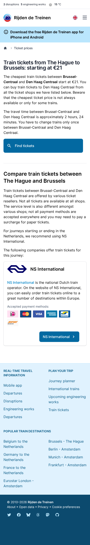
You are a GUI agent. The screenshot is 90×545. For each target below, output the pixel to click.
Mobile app (12, 385)
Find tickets (24, 146)
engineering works (33, 4)
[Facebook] (19, 515)
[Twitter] (9, 515)
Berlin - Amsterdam (64, 449)
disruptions (11, 4)
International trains (63, 389)
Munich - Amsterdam (65, 457)
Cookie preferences (66, 507)
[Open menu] (85, 17)
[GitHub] (57, 515)
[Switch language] (75, 18)
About (11, 507)
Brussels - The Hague (66, 441)
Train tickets (58, 410)
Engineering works (18, 409)
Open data (26, 507)
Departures (12, 393)
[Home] (6, 48)
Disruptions (12, 401)
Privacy (43, 507)
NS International (47, 269)
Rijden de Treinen (41, 502)
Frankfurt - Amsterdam (67, 465)
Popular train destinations (27, 431)
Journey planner (61, 381)
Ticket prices (23, 48)
